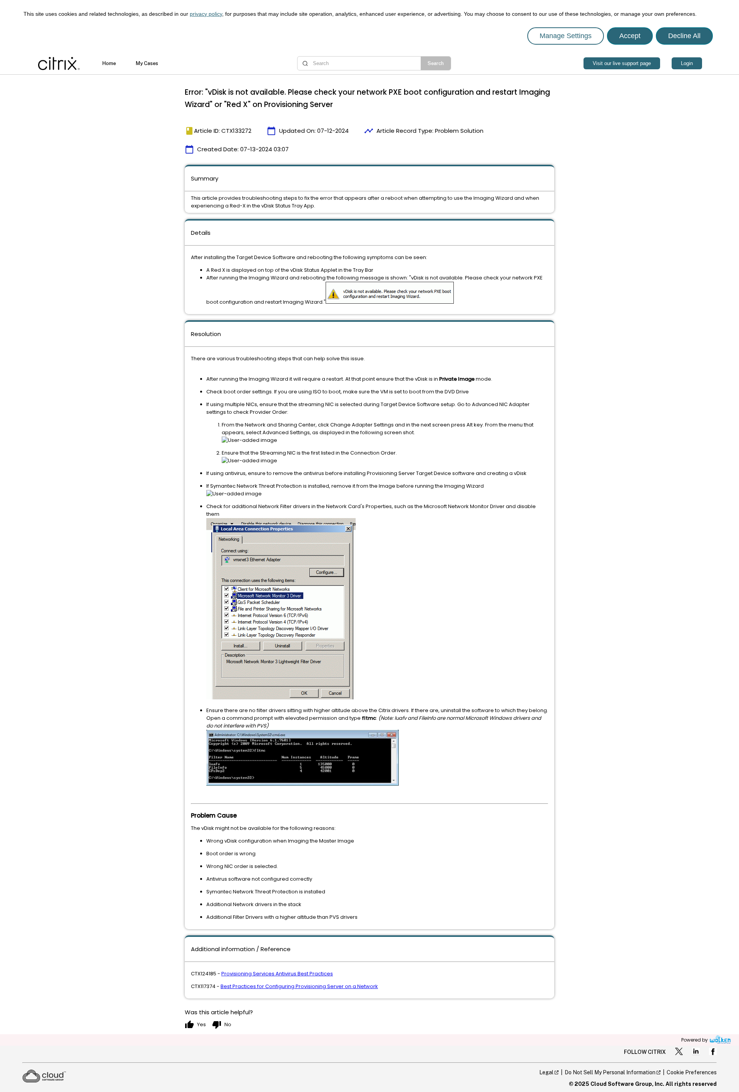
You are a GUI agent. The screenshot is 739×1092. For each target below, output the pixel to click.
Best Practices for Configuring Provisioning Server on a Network (299, 986)
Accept (629, 36)
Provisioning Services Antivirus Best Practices (277, 973)
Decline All (684, 36)
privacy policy (206, 14)
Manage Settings (566, 36)
